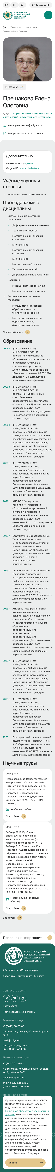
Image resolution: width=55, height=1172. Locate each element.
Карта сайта (10, 1005)
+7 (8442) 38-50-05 (13, 1026)
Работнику (9, 975)
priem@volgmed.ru (13, 1077)
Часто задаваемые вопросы (19, 1011)
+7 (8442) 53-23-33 (13, 1063)
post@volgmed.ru (13, 1040)
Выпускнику (25, 975)
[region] (27, 161)
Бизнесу (39, 975)
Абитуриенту (10, 970)
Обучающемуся (29, 970)
